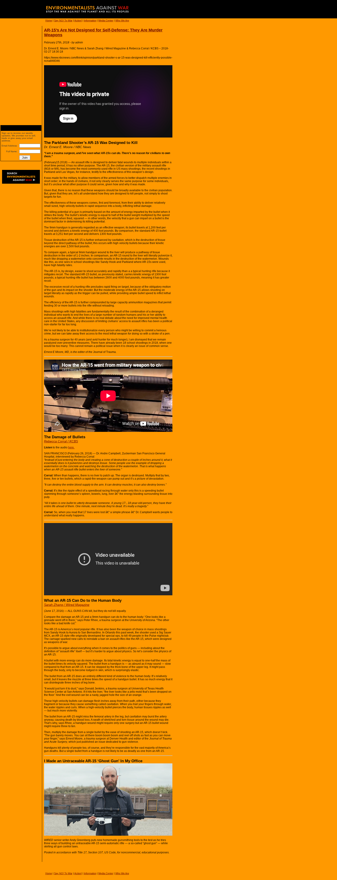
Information (90, 20)
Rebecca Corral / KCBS (61, 441)
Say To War (63, 20)
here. (71, 447)
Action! (78, 20)
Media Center (105, 20)
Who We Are (122, 20)
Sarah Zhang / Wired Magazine (66, 605)
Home (48, 20)
